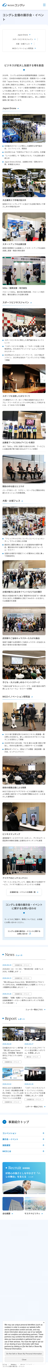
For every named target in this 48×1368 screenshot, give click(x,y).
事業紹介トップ (18, 1122)
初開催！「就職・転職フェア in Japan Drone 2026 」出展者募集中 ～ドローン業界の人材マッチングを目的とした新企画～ (23, 1000)
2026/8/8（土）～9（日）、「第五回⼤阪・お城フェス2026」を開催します (22, 970)
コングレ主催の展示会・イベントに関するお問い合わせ (24, 932)
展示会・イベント (10, 1139)
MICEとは (6, 1151)
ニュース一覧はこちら (34, 1009)
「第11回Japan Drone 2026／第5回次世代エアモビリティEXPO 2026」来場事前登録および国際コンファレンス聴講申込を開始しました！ (23, 984)
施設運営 (6, 1145)
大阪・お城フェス (23, 44)
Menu (44, 5)
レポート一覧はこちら (34, 1106)
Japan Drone (23, 34)
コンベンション (9, 1133)
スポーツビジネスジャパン (22, 39)
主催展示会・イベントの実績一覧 (23, 892)
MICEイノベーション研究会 (22, 48)
